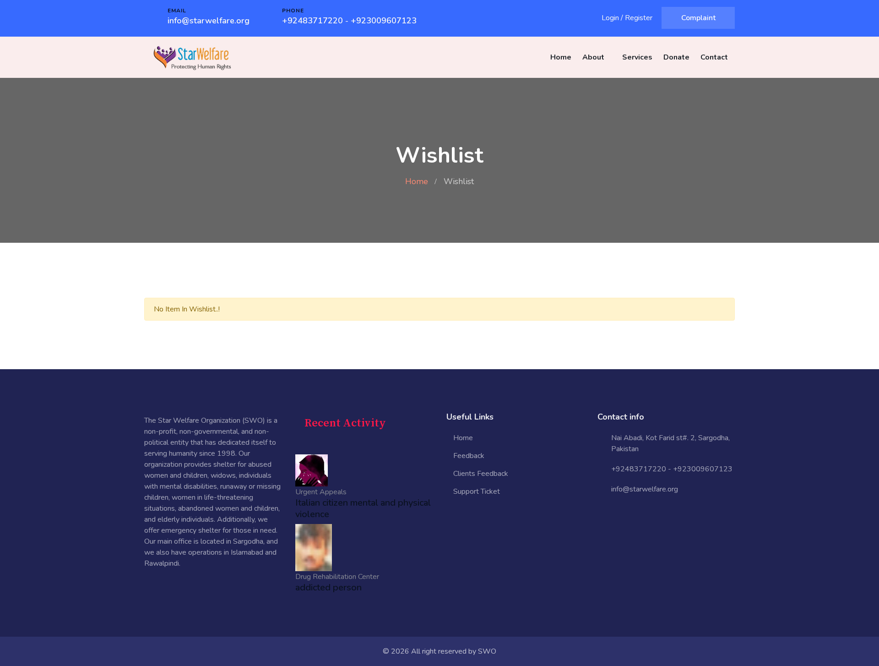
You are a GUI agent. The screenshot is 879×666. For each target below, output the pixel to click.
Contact (714, 57)
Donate (676, 57)
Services (637, 57)
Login (610, 18)
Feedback (468, 456)
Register (638, 18)
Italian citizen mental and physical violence (363, 508)
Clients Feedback (480, 474)
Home (560, 57)
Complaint (698, 18)
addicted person (328, 587)
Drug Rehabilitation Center (337, 577)
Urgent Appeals (321, 492)
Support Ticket (476, 491)
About (593, 57)
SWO (487, 651)
